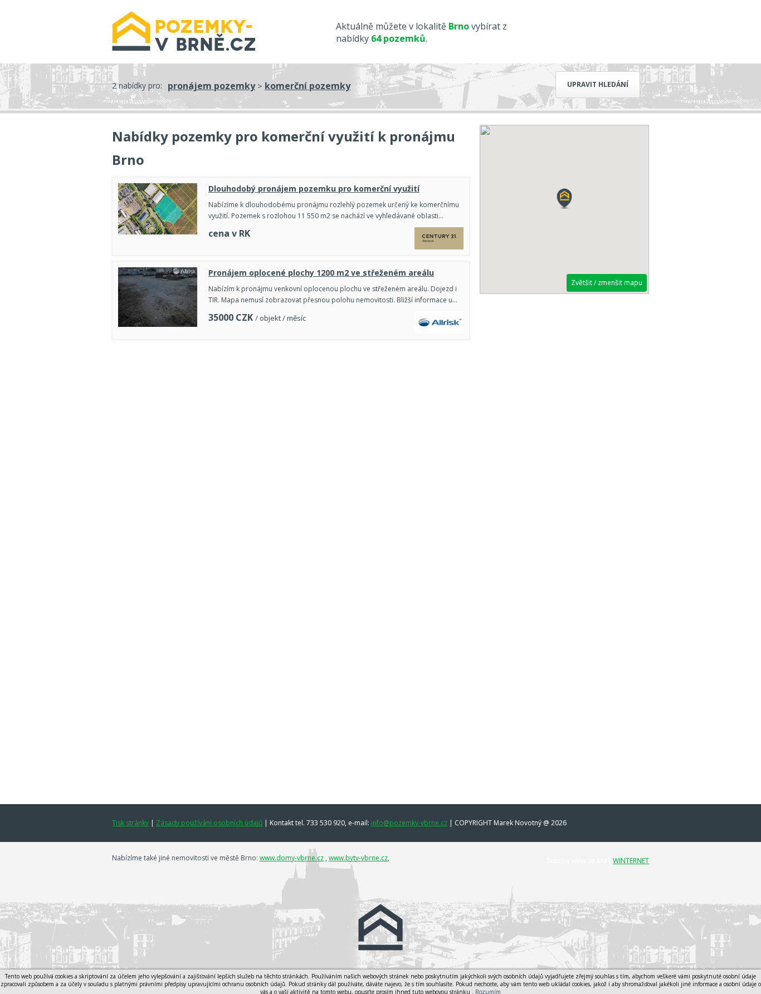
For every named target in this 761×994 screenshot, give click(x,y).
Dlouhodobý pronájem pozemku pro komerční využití (313, 188)
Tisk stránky (130, 822)
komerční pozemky (307, 86)
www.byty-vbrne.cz (358, 858)
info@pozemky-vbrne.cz (409, 822)
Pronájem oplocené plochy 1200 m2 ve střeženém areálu (321, 272)
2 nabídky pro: (137, 85)
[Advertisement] (291, 376)
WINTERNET (631, 860)
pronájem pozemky (211, 86)
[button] (564, 198)
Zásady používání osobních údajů (209, 822)
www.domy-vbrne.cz (292, 858)
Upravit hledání (597, 84)
